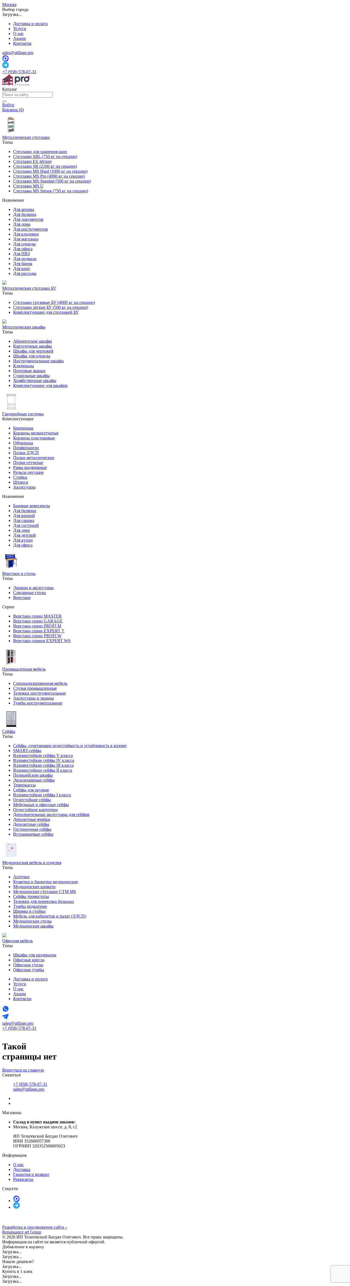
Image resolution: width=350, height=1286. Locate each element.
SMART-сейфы (27, 750)
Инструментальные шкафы (38, 361)
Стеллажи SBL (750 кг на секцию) (45, 156)
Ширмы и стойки (29, 911)
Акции (19, 38)
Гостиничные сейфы (32, 829)
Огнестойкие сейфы (32, 799)
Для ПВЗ (21, 253)
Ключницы (23, 365)
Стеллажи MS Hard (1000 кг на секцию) (50, 171)
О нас (18, 33)
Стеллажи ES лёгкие (32, 161)
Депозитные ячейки (31, 819)
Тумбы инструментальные (37, 703)
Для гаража (23, 520)
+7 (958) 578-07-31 (19, 71)
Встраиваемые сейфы (33, 834)
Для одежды (24, 244)
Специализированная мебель (40, 683)
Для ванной (24, 515)
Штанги (20, 482)
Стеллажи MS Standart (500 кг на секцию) (52, 181)
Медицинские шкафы (33, 926)
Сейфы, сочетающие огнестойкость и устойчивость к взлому (70, 745)
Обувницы (23, 443)
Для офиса (23, 248)
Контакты (22, 43)
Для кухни (23, 540)
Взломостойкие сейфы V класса (43, 755)
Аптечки (21, 876)
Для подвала (24, 258)
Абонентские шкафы (32, 341)
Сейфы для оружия (31, 790)
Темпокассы (24, 785)
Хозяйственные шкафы (34, 380)
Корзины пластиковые (34, 438)
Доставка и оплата (30, 23)
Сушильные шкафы (31, 375)
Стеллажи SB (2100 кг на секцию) (45, 166)
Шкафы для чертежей (33, 351)
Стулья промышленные (35, 688)
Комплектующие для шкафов (40, 385)
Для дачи (21, 530)
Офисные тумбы (28, 969)
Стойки (20, 477)
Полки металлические (33, 457)
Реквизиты (23, 1179)
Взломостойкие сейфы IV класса (43, 760)
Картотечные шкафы (32, 346)
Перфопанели (26, 447)
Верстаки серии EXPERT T (38, 631)
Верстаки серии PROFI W (37, 635)
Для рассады (24, 273)
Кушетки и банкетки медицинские (45, 881)
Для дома (21, 224)
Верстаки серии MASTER (37, 616)
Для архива (23, 209)
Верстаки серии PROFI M (37, 626)
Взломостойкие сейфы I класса (42, 794)
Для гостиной (26, 525)
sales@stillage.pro (17, 52)
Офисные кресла (28, 960)
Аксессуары (24, 487)
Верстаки (22, 597)
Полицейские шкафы (33, 775)
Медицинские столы (32, 921)
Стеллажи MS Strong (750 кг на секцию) (50, 191)
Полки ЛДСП (26, 452)
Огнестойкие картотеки (35, 809)
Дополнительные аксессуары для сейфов (51, 814)
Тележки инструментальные (39, 693)
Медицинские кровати (34, 886)
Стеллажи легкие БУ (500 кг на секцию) (50, 307)
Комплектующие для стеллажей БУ (46, 312)
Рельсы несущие (28, 472)
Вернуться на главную (23, 1070)
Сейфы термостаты (31, 896)
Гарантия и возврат (31, 1174)
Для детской (24, 535)
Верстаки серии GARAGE (38, 621)
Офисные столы (28, 964)
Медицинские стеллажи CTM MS (44, 891)
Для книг (21, 268)
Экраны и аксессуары (33, 587)
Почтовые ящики (29, 370)
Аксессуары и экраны (33, 698)
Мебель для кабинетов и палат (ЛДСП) (49, 916)
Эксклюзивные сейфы (34, 780)
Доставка (21, 1169)
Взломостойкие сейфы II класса (42, 770)
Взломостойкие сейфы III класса (43, 765)
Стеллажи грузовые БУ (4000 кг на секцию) (54, 302)
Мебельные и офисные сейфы (41, 804)
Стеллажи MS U (28, 186)
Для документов (28, 219)
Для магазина (25, 239)
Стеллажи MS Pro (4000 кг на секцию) (49, 176)
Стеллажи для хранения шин (40, 151)
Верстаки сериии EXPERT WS (42, 640)
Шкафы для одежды (31, 356)
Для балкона (24, 214)
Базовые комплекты (31, 505)
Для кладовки (26, 234)
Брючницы (23, 428)
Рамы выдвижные (30, 467)
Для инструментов (30, 229)
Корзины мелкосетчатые (36, 433)
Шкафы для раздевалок (34, 955)
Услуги (19, 28)
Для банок (22, 263)
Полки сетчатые (28, 462)
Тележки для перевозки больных (43, 901)
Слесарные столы (29, 592)
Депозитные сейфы (31, 824)
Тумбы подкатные (30, 906)
